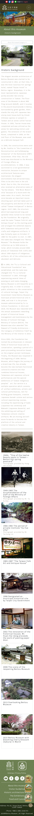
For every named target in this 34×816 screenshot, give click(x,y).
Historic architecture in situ (17, 792)
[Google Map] (22, 778)
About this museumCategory (16, 42)
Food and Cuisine (17, 799)
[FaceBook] (11, 778)
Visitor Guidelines (17, 789)
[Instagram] (17, 778)
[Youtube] (6, 778)
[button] (2, 19)
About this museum (17, 785)
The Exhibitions (17, 795)
